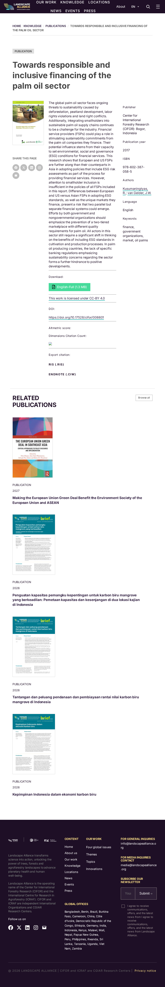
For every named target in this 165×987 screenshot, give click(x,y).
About (120, 6)
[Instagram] (39, 167)
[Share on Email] (15, 175)
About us (71, 853)
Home (69, 846)
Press (68, 890)
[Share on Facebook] (15, 167)
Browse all (144, 397)
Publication (23, 51)
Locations (71, 872)
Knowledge (32, 26)
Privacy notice (145, 970)
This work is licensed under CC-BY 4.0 (77, 298)
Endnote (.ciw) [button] (63, 374)
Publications (55, 26)
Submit (144, 893)
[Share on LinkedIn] (31, 167)
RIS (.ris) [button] (57, 364)
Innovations (94, 869)
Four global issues (98, 847)
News (68, 878)
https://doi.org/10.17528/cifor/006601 (76, 317)
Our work (71, 859)
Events (69, 884)
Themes (91, 854)
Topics (90, 861)
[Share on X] (23, 167)
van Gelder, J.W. (139, 193)
